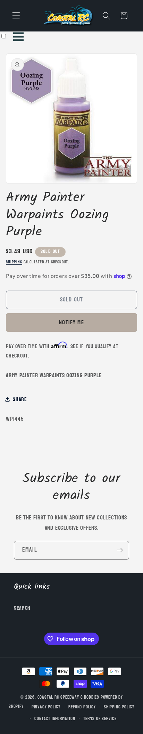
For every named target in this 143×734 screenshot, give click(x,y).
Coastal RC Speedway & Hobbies (68, 697)
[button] (16, 16)
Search (22, 608)
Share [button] (20, 399)
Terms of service (100, 719)
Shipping (14, 262)
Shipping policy (119, 707)
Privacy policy (46, 707)
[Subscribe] (120, 550)
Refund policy (81, 707)
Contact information (54, 719)
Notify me (71, 322)
